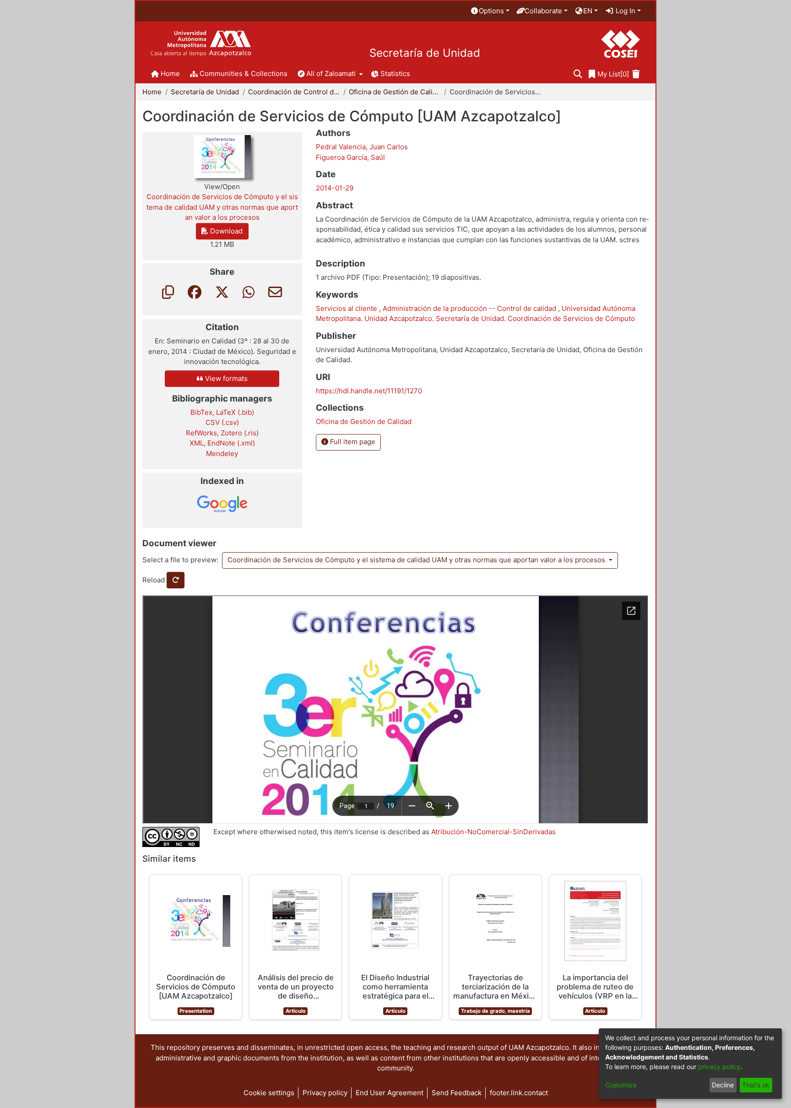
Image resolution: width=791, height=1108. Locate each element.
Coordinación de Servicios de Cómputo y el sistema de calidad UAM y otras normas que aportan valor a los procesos (417, 559)
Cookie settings (269, 1092)
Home (152, 91)
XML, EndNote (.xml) (222, 443)
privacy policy (719, 1066)
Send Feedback (457, 1092)
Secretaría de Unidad (424, 53)
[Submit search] (578, 74)
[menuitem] (489, 11)
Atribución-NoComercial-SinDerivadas (493, 831)
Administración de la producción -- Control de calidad (470, 308)
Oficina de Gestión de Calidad (394, 91)
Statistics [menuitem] (395, 73)
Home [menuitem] (170, 73)
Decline (723, 1085)
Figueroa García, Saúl (350, 157)
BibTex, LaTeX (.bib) (222, 412)
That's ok (755, 1085)
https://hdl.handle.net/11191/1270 (369, 390)
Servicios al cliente (347, 308)
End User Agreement (389, 1092)
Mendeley (222, 453)
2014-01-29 (334, 188)
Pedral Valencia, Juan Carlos (362, 146)
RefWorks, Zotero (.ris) (222, 433)
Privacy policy (325, 1092)
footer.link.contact (519, 1092)
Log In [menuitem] (624, 10)
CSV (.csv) (222, 422)
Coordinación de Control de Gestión (294, 91)
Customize (621, 1085)
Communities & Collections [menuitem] (243, 73)
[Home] (200, 44)
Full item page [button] (351, 441)
